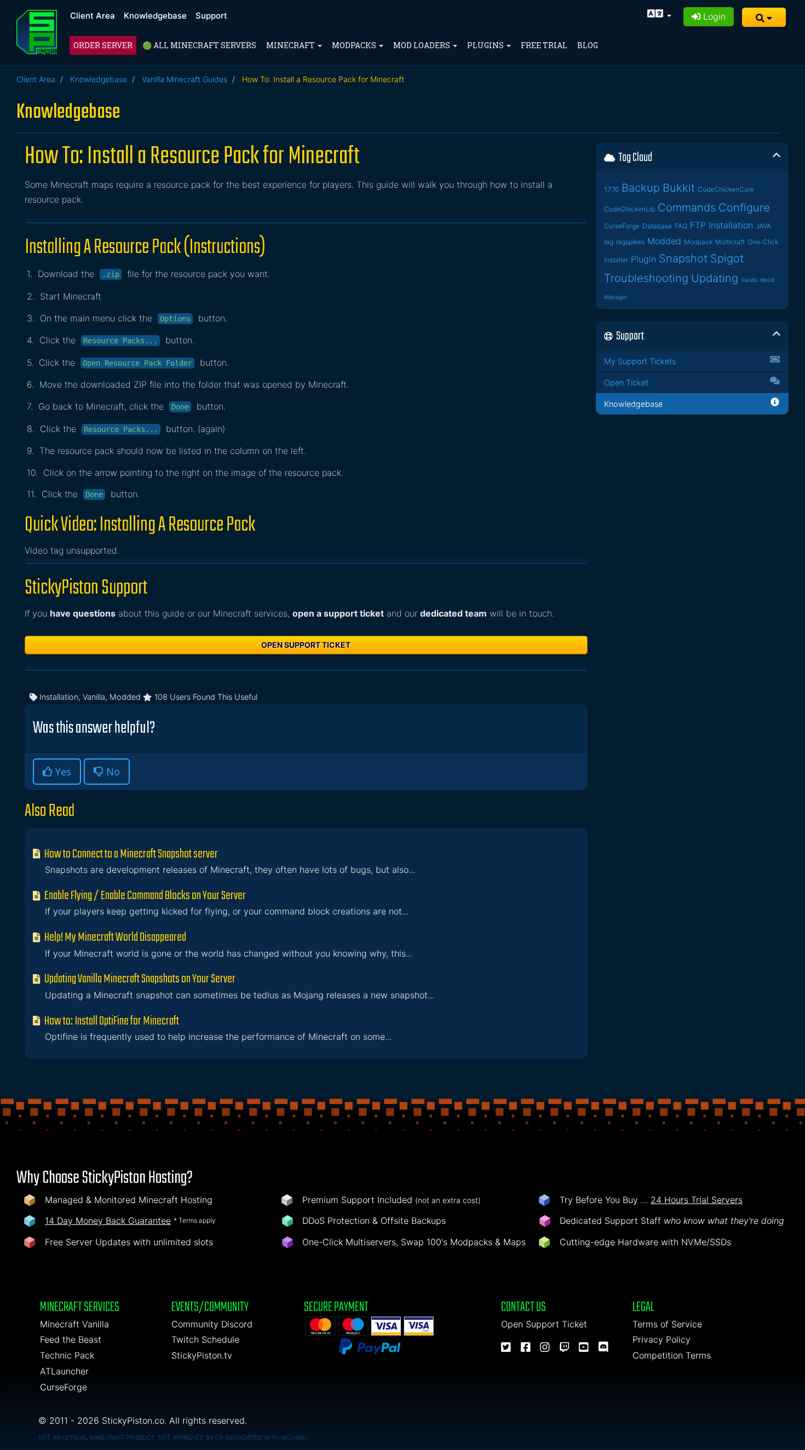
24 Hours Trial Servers (697, 1199)
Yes (62, 771)
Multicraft (730, 242)
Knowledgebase (155, 15)
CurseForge (622, 226)
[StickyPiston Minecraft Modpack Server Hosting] (36, 32)
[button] (764, 17)
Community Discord (211, 1324)
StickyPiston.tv (201, 1355)
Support (211, 15)
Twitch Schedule (205, 1339)
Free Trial (544, 45)
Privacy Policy (662, 1339)
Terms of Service (667, 1324)
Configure (744, 207)
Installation (731, 225)
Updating (714, 278)
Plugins (486, 45)
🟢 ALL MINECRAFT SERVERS (199, 45)
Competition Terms (672, 1355)
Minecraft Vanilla (74, 1324)
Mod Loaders (422, 45)
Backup (641, 187)
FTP (698, 225)
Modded (664, 240)
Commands (687, 207)
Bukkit (679, 187)
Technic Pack (67, 1355)
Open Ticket (626, 382)
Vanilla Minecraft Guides (184, 79)
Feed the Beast (70, 1339)
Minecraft (291, 45)
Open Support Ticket (305, 644)
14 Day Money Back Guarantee (108, 1220)
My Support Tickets (640, 361)
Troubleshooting (646, 278)
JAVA (763, 226)
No (112, 771)
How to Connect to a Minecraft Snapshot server (130, 854)
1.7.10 (611, 189)
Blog (587, 45)
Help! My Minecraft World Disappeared (114, 937)
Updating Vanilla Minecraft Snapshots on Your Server (139, 979)
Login (713, 16)
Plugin (643, 259)
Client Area (92, 15)
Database (657, 226)
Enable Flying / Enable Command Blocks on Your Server (144, 896)
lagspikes (630, 242)
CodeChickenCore (726, 189)
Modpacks (355, 45)
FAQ (681, 226)
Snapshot (683, 258)
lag (608, 242)
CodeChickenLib (629, 209)
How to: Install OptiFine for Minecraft (111, 1021)
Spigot (727, 258)
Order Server (103, 45)
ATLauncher (64, 1371)
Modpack (698, 242)
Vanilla (749, 280)
